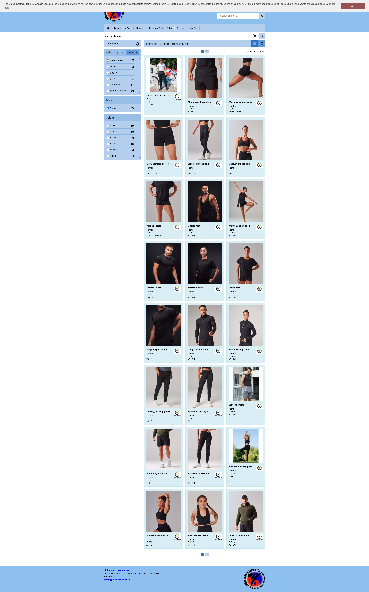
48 (258, 51)
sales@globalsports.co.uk (117, 579)
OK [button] (352, 6)
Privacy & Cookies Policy (160, 28)
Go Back (133, 52)
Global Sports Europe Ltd (116, 570)
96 (263, 51)
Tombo (117, 36)
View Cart (193, 28)
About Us (140, 28)
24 (254, 51)
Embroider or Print (122, 28)
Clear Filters (112, 43)
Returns (180, 28)
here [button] (7, 8)
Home (107, 36)
